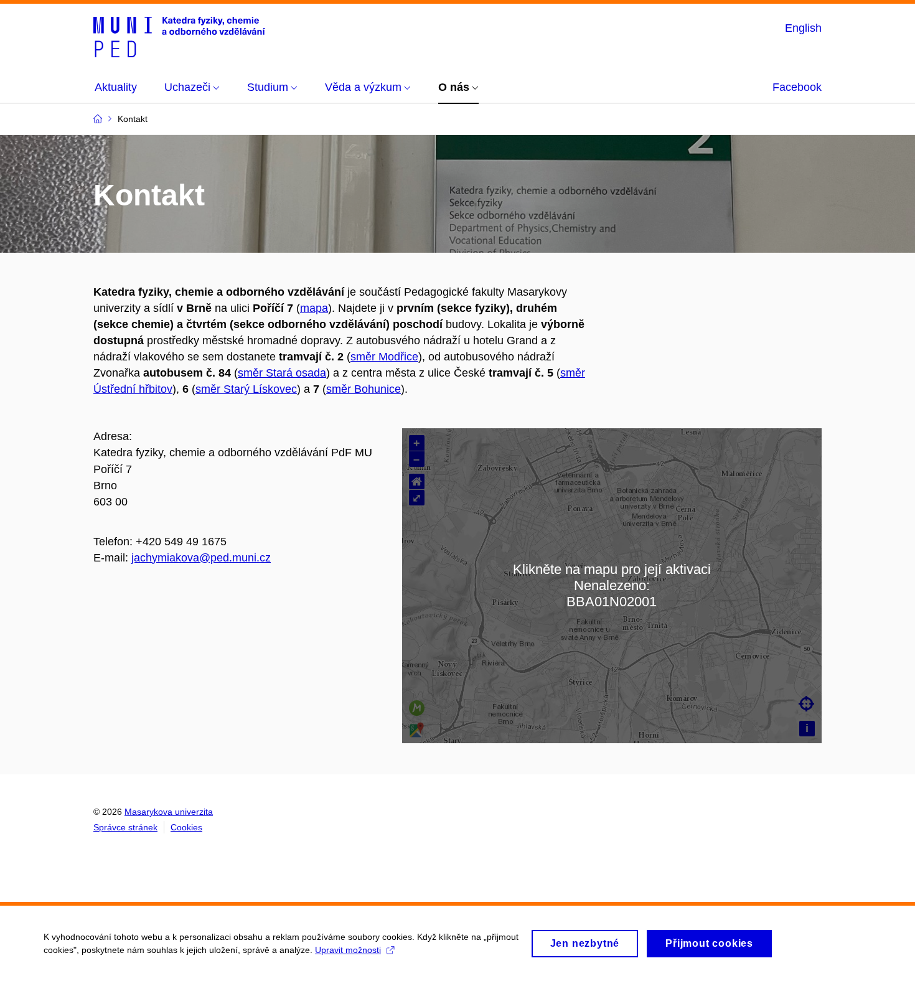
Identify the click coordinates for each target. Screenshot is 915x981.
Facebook (797, 87)
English (803, 28)
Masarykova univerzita (168, 812)
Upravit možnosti (348, 950)
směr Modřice (384, 356)
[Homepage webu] (179, 36)
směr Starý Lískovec (246, 389)
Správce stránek (125, 827)
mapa (314, 308)
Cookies (186, 827)
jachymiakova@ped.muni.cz (201, 558)
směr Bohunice (363, 389)
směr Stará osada (282, 373)
